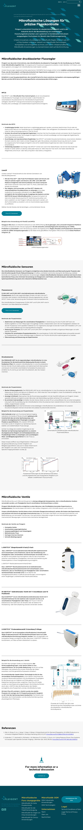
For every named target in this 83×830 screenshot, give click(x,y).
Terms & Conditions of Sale (71, 809)
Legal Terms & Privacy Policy (69, 813)
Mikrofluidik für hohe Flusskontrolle (46, 14)
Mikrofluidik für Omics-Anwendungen (30, 818)
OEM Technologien (48, 805)
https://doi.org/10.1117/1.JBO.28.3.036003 (64, 739)
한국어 (64, 2)
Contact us (41, 776)
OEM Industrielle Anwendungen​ (48, 801)
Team (44, 812)
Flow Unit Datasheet (12, 310)
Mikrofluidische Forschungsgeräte (27, 14)
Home (15, 14)
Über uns (45, 814)
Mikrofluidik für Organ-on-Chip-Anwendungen (31, 814)
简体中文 (60, 2)
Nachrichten (46, 817)
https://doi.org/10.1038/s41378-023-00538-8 (59, 734)
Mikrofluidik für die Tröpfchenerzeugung (29, 809)
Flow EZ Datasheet (12, 213)
